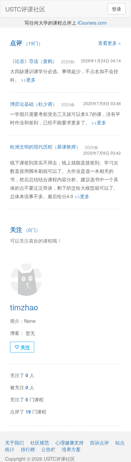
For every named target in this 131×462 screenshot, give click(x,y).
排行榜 (28, 449)
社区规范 (39, 442)
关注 (24, 347)
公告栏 (48, 449)
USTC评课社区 (25, 8)
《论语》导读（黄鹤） (33, 61)
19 (28, 411)
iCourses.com (92, 22)
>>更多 (28, 79)
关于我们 (14, 442)
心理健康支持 (69, 442)
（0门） (25, 229)
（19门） (26, 43)
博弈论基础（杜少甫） (33, 103)
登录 (116, 8)
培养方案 (71, 449)
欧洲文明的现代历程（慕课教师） (45, 146)
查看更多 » (109, 42)
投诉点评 (99, 442)
